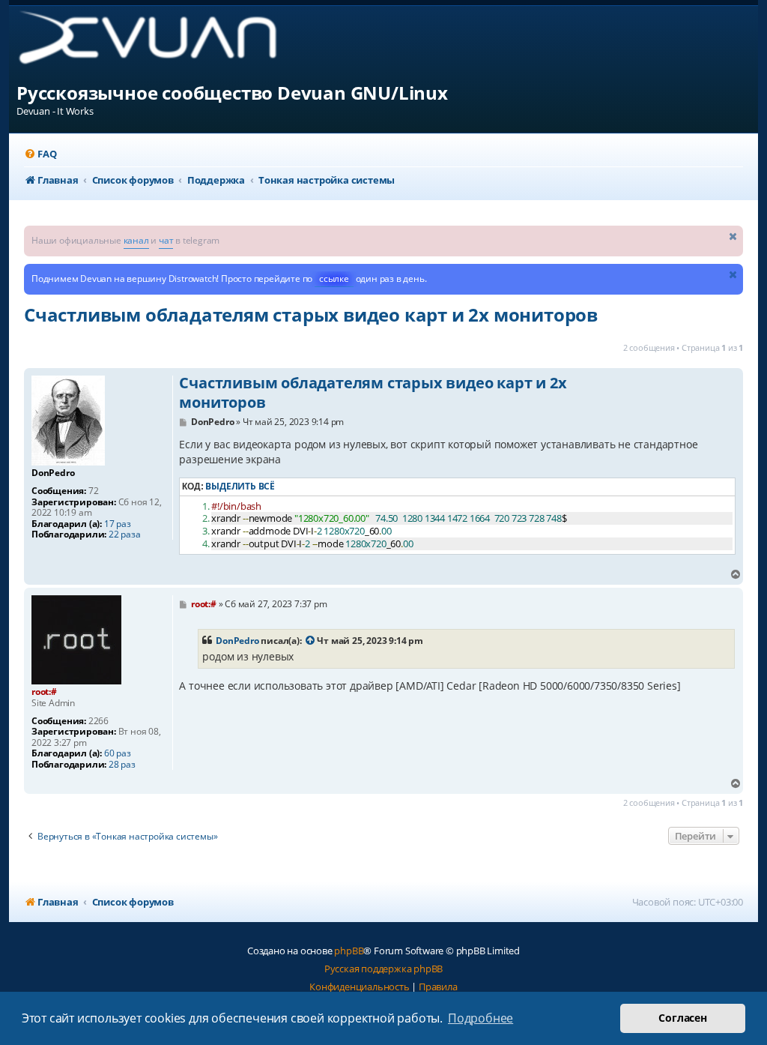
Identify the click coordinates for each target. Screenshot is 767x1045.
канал (136, 240)
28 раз (122, 764)
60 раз (117, 753)
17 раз (117, 524)
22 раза (125, 534)
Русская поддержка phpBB (383, 968)
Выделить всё (240, 486)
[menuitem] (40, 154)
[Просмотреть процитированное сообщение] (310, 640)
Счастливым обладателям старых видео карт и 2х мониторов (311, 314)
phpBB (348, 950)
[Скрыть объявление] (733, 236)
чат (166, 240)
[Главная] (159, 43)
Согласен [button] (682, 1018)
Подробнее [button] (480, 1018)
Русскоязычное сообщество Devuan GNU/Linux (232, 92)
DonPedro (237, 640)
